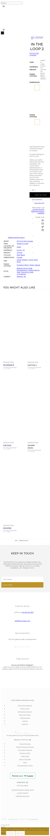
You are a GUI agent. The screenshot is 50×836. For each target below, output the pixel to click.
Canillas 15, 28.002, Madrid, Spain (22, 790)
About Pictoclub (24, 744)
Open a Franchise (25, 759)
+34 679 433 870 (28, 612)
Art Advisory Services (25, 750)
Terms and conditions (25, 705)
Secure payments (25, 715)
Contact (25, 721)
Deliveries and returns (25, 712)
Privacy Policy (25, 708)
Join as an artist (25, 753)
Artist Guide (25, 756)
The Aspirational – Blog (25, 765)
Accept (10, 833)
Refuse (20, 833)
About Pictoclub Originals (25, 747)
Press (25, 762)
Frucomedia (33, 819)
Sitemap (25, 724)
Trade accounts (25, 718)
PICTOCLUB (13, 819)
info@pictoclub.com (22, 621)
